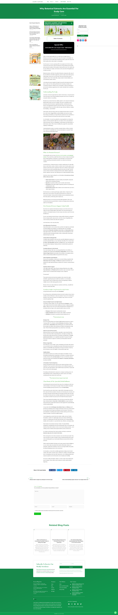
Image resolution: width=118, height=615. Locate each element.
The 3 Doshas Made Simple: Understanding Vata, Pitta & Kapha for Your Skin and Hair (76, 541)
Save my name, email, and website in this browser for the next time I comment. (49, 510)
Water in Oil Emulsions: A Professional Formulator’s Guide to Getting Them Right (35, 27)
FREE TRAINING (63, 1)
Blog (48, 1)
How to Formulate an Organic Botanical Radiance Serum (35, 45)
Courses (51, 1)
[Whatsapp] (115, 612)
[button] (52, 470)
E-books (56, 1)
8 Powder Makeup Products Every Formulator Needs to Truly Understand (35, 33)
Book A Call (69, 1)
